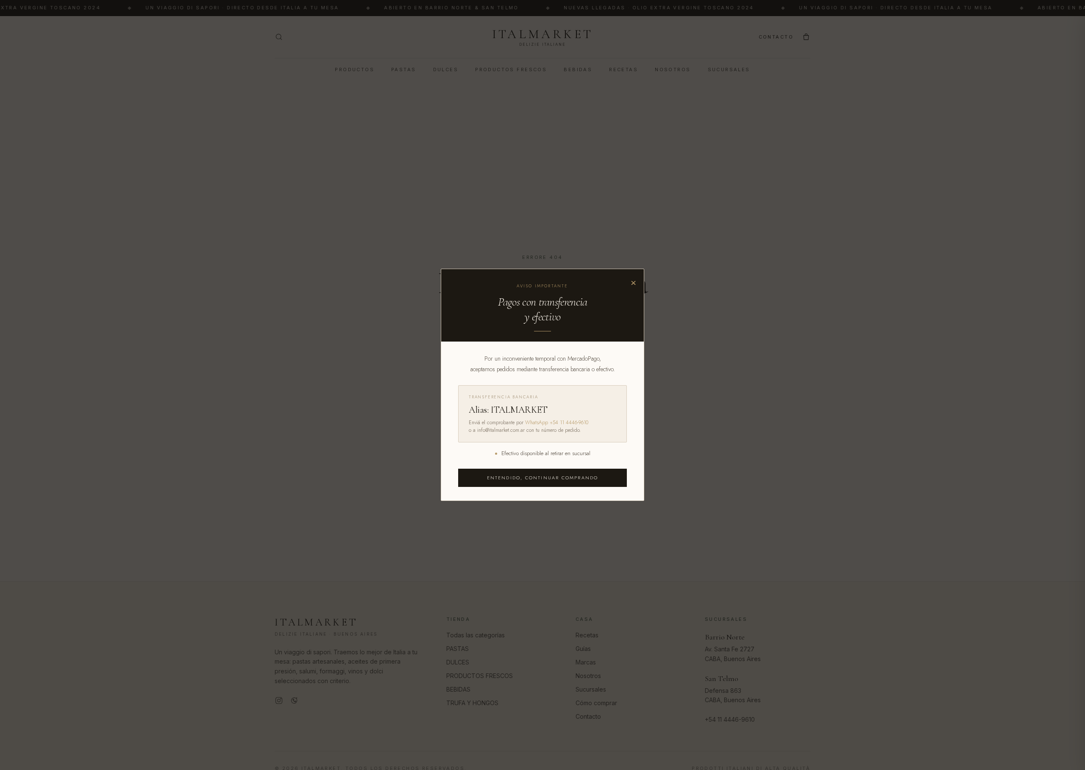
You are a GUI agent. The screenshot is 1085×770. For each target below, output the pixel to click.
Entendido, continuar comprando (542, 478)
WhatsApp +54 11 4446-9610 (556, 423)
